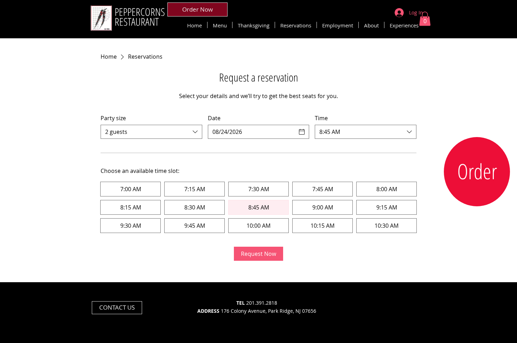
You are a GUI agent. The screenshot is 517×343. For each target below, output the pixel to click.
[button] (425, 19)
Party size (113, 118)
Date (214, 118)
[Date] (302, 132)
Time (321, 118)
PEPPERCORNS (140, 12)
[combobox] (151, 132)
